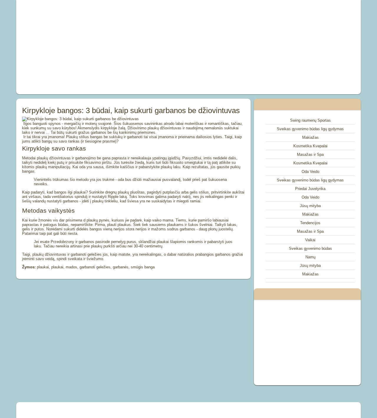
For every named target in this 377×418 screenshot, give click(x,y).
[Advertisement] (122, 47)
